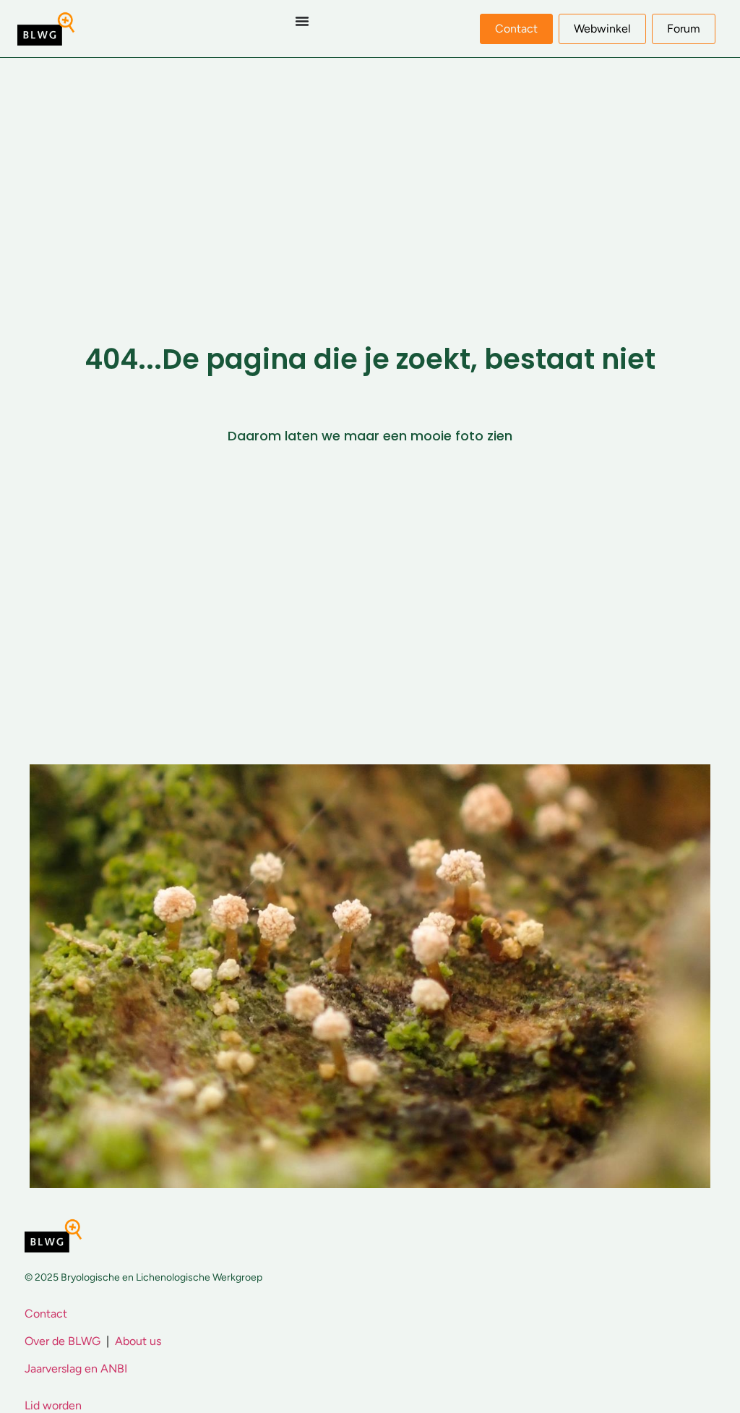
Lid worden (53, 1405)
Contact (46, 1313)
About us (138, 1341)
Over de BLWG (62, 1341)
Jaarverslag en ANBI (76, 1368)
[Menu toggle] (302, 21)
